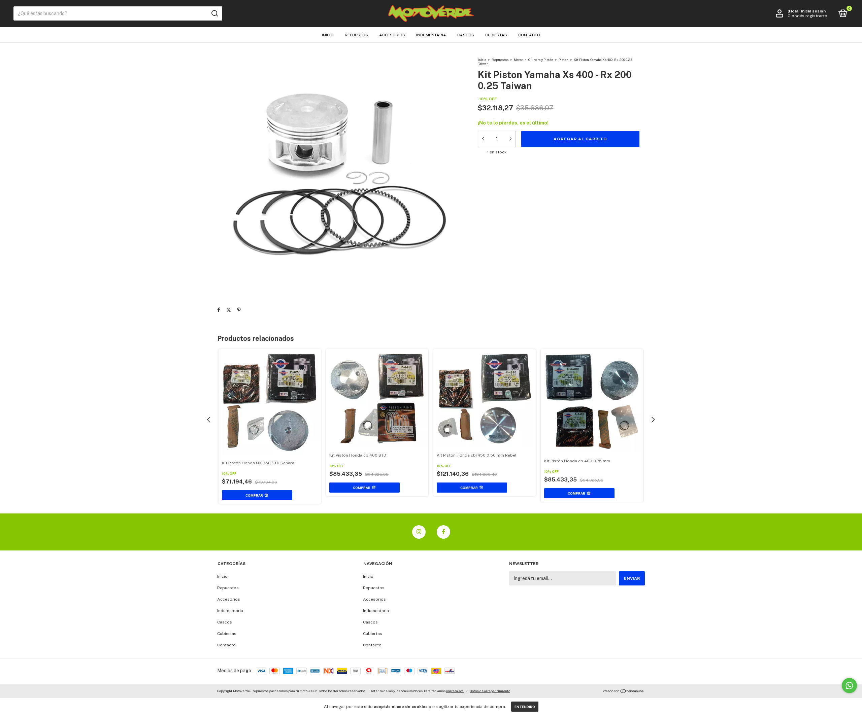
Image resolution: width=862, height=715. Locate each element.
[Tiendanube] (624, 691)
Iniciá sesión (813, 11)
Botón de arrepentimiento (490, 691)
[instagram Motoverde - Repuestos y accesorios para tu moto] (419, 532)
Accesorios (392, 35)
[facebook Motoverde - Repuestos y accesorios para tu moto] (443, 532)
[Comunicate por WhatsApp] (849, 685)
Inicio (328, 35)
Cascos (465, 35)
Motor (518, 60)
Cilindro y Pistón (540, 60)
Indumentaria (431, 35)
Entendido (525, 707)
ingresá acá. (455, 691)
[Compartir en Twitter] (228, 310)
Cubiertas (496, 35)
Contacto (529, 35)
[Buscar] (214, 13)
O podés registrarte (807, 15)
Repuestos (356, 35)
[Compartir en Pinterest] (239, 310)
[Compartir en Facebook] (218, 310)
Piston (563, 60)
